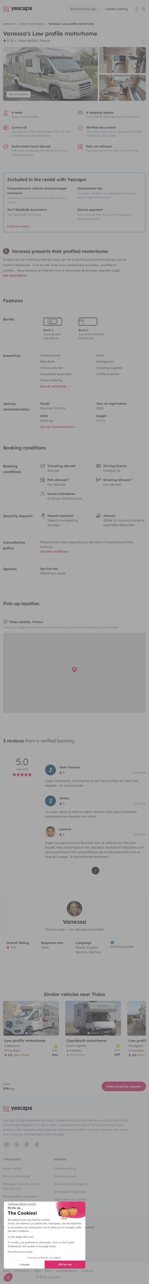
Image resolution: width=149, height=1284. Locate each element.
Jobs (37, 1271)
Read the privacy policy (20, 1252)
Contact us (21, 1271)
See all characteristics (57, 427)
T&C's (48, 1271)
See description (15, 275)
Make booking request (124, 1086)
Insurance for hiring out (71, 1184)
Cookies (88, 1271)
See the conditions (54, 551)
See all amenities (54, 386)
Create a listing (116, 9)
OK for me (65, 1264)
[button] (8, 1277)
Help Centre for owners (70, 1199)
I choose (24, 1264)
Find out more (18, 226)
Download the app (83, 9)
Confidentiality (67, 1271)
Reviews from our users (20, 1196)
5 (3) (10, 41)
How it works (12, 1168)
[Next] (54, 1018)
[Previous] (7, 1018)
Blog (6, 1271)
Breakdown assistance (70, 1192)
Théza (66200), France (34, 41)
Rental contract (65, 1176)
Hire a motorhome (16, 1176)
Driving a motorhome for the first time (21, 1186)
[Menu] (139, 8)
